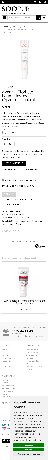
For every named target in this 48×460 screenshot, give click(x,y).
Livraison (29, 359)
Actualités (5, 353)
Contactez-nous (32, 350)
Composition (12, 204)
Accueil (6, 27)
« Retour (9, 87)
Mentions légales (32, 361)
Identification (6, 383)
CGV (28, 364)
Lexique (5, 356)
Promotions (6, 364)
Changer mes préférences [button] (28, 454)
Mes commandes (8, 386)
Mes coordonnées (8, 389)
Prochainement (14, 163)
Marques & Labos (8, 359)
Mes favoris (6, 394)
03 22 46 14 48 (22, 331)
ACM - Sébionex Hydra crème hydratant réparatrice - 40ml (24, 302)
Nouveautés (6, 361)
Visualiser (24, 309)
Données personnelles (34, 367)
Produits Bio (6, 367)
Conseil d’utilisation (18, 199)
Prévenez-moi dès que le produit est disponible (24, 151)
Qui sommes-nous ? (33, 353)
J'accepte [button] (29, 445)
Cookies (29, 370)
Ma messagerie (7, 391)
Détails (9, 194)
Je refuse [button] (29, 449)
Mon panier (6, 380)
